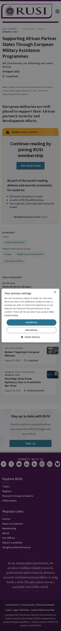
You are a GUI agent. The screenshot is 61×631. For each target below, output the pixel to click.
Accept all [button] (31, 322)
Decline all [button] (31, 330)
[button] (30, 337)
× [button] (55, 292)
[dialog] (30, 315)
